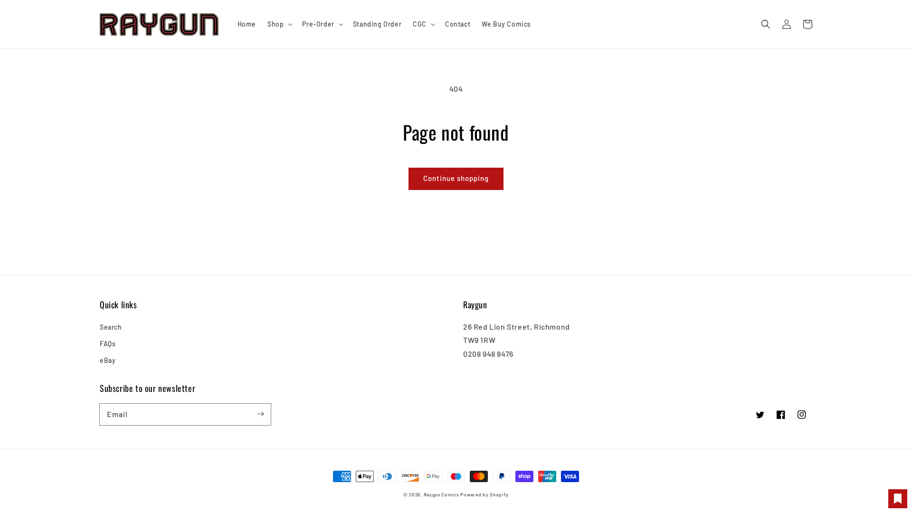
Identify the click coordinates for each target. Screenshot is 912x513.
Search (111, 327)
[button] (765, 24)
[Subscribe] (260, 414)
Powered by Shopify (484, 494)
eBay (107, 360)
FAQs (107, 344)
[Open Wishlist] (897, 498)
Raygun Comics (441, 494)
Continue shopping (456, 178)
